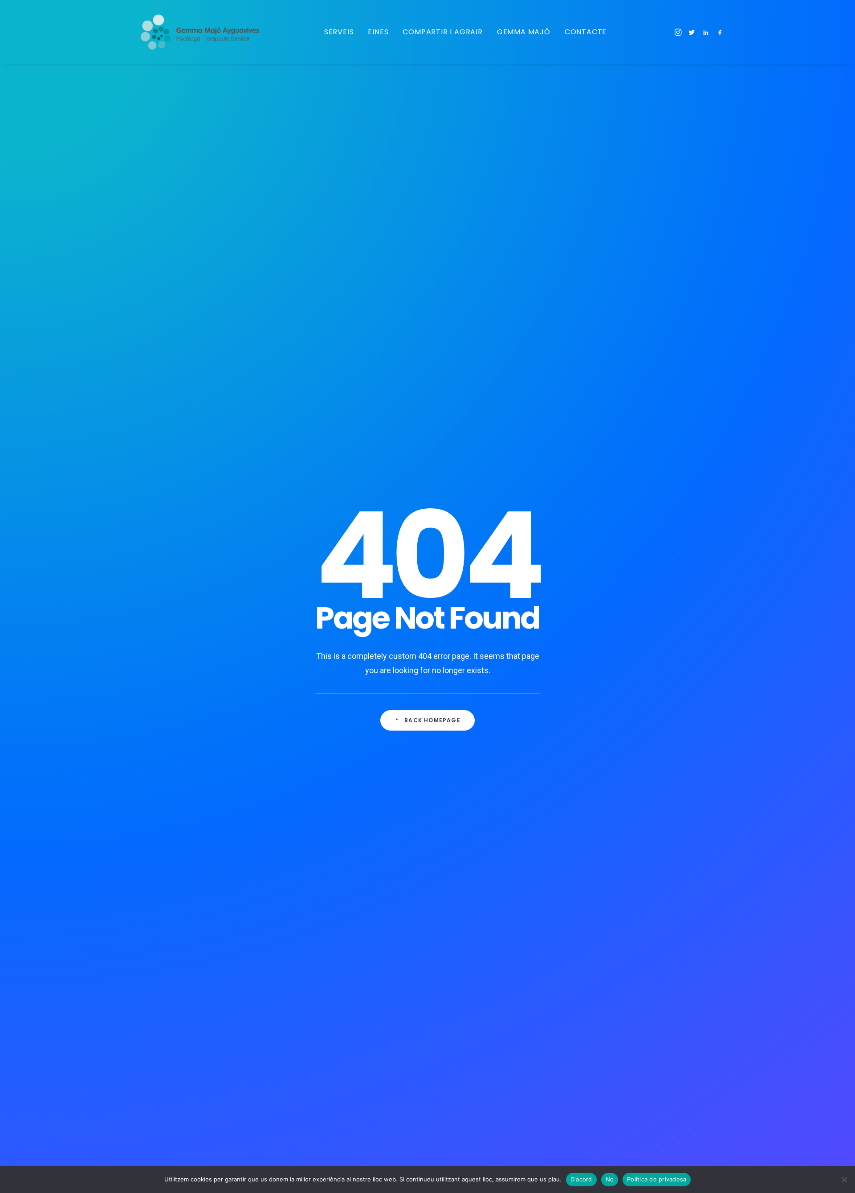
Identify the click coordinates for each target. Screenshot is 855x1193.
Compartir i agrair (442, 32)
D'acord (581, 1179)
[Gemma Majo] (205, 32)
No (610, 1179)
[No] (843, 1179)
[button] (678, 32)
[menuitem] (339, 32)
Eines (378, 32)
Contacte (586, 32)
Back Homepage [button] (432, 720)
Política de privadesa (656, 1179)
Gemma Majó (523, 32)
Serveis (339, 32)
